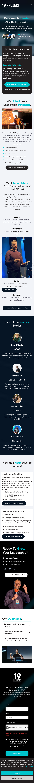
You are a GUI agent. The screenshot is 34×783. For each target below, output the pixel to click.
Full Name (9, 705)
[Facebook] (9, 568)
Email (8, 714)
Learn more (29, 766)
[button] (31, 5)
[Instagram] (5, 568)
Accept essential (17, 778)
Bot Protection (10, 722)
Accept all (17, 773)
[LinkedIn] (14, 568)
